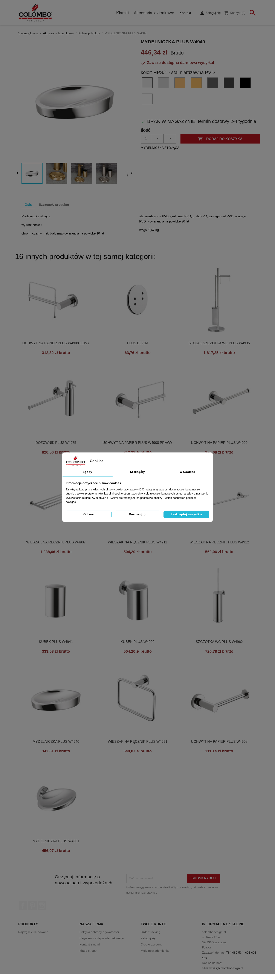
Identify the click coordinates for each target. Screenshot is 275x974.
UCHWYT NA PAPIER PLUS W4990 (219, 443)
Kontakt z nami (89, 944)
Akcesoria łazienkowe (154, 13)
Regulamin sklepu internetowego (101, 938)
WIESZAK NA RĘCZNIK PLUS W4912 (219, 542)
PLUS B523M (137, 343)
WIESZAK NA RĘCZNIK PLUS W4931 (137, 741)
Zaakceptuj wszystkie (186, 514)
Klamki (122, 13)
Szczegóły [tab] (137, 471)
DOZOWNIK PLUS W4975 (55, 443)
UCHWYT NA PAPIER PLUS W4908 (219, 741)
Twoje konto (153, 924)
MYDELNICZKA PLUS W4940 (56, 741)
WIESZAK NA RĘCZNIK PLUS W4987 (56, 542)
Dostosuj (136, 514)
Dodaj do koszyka (220, 139)
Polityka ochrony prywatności (99, 932)
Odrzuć (88, 514)
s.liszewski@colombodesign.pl (222, 968)
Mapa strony (87, 950)
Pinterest (32, 905)
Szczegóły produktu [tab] (54, 204)
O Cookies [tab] (187, 471)
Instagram (42, 905)
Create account (151, 944)
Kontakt (185, 13)
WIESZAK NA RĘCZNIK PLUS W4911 (137, 542)
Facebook (23, 905)
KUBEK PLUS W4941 (56, 642)
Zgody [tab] (87, 471)
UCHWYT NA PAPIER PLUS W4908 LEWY (56, 343)
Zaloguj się (148, 938)
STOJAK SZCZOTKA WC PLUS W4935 (219, 343)
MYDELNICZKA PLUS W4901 (56, 841)
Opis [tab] (28, 204)
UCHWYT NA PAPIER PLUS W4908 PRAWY (137, 443)
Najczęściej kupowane (33, 932)
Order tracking (150, 932)
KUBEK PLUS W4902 (137, 642)
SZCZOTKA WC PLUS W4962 (219, 642)
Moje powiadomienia (155, 950)
